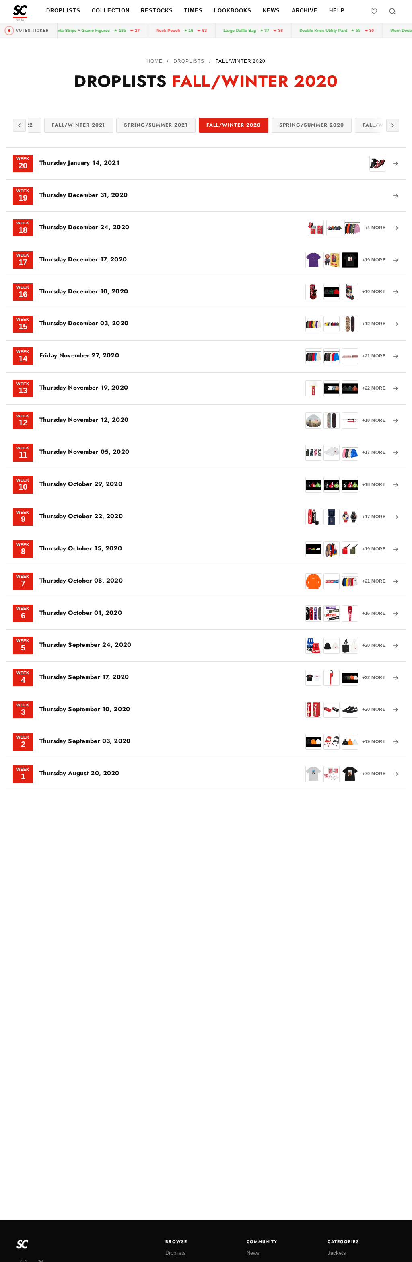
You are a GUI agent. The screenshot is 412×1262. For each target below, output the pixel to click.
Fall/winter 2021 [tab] (78, 125)
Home (154, 61)
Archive (305, 11)
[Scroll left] (19, 125)
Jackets (337, 1253)
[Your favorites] (374, 11)
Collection (111, 11)
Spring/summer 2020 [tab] (311, 125)
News (271, 11)
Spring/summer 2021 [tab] (155, 125)
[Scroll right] (392, 125)
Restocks (157, 11)
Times (193, 11)
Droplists (63, 11)
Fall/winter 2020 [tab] (233, 125)
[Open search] (392, 11)
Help (337, 11)
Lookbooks (232, 11)
